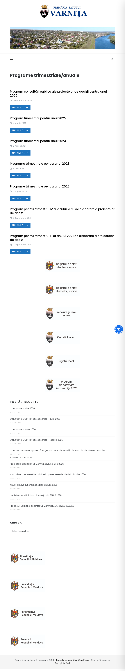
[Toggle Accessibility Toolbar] (119, 329)
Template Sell (62, 663)
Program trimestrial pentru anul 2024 (38, 141)
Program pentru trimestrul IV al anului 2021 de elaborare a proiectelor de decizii (62, 211)
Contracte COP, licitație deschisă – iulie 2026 (35, 418)
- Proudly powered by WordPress (71, 660)
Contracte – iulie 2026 (22, 408)
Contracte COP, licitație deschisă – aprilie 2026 (36, 439)
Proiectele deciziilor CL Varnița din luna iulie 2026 (37, 463)
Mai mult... (19, 107)
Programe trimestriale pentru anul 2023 (40, 163)
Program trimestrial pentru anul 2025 (38, 118)
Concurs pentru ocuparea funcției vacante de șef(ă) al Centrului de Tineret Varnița (57, 450)
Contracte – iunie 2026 (23, 429)
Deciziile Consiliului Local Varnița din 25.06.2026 (36, 495)
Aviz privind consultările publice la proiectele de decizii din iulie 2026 (48, 474)
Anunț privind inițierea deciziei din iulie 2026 (33, 484)
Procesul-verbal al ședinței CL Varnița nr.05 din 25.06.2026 (42, 505)
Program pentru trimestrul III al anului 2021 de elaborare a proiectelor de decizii (62, 238)
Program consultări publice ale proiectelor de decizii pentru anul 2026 (58, 93)
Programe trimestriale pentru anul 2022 (40, 186)
